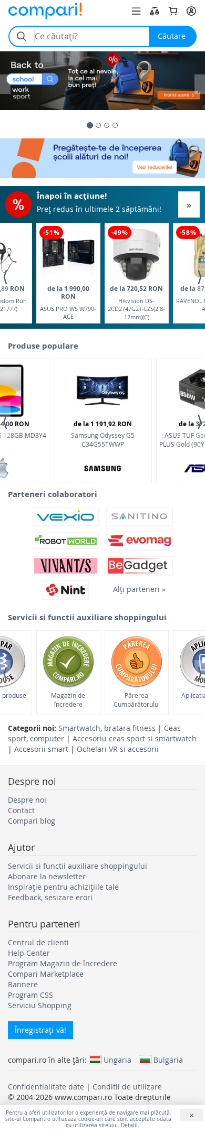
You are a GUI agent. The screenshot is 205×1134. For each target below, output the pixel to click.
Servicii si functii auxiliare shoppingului (77, 866)
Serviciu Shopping (39, 1005)
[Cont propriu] (191, 11)
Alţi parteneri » (139, 589)
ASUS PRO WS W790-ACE (68, 302)
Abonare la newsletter (47, 876)
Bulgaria (168, 1059)
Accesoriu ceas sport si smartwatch (135, 738)
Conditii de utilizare (127, 1087)
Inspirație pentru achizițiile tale (63, 887)
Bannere (23, 984)
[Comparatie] (154, 11)
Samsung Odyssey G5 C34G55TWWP (103, 433)
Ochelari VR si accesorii (118, 749)
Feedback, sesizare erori (50, 897)
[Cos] (173, 11)
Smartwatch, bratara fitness (107, 728)
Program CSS (30, 995)
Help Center (29, 953)
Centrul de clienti (38, 942)
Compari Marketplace (46, 974)
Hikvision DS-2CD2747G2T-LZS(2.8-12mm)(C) (136, 302)
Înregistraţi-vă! (40, 1030)
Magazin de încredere (68, 699)
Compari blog (31, 821)
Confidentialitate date (46, 1087)
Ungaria (117, 1059)
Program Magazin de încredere (62, 963)
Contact (21, 810)
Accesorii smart (41, 749)
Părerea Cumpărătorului (137, 699)
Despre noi (27, 800)
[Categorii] (136, 11)
